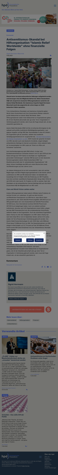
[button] (55, 7)
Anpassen (17, 240)
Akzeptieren (39, 240)
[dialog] (29, 237)
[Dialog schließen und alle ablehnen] (44, 233)
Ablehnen (30, 240)
